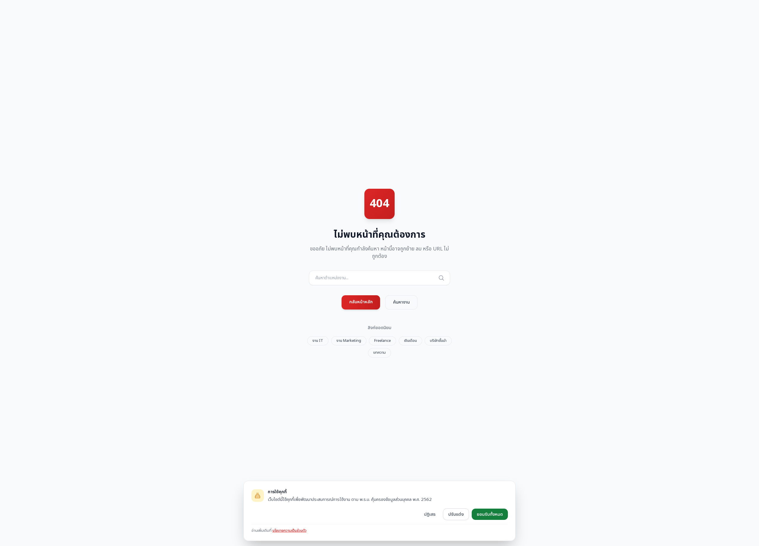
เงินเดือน (410, 341)
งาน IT (317, 341)
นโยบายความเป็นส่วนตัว (289, 531)
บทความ (379, 352)
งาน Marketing (349, 341)
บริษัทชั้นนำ (438, 341)
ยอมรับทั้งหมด (490, 514)
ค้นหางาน (401, 302)
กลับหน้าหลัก (361, 302)
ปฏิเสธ (430, 514)
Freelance (382, 341)
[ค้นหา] (441, 278)
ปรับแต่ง (456, 514)
